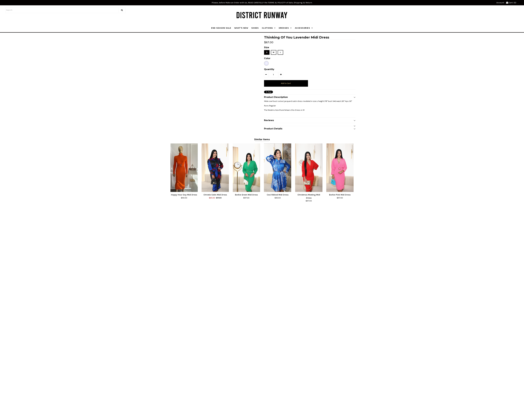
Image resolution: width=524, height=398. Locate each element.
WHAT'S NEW (241, 28)
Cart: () (512, 2)
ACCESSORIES (302, 28)
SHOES (255, 28)
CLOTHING (267, 28)
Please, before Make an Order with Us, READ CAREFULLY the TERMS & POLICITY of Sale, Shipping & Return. (262, 2)
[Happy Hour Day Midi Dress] (184, 167)
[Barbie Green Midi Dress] (246, 167)
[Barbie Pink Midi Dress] (340, 167)
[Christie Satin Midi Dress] (215, 167)
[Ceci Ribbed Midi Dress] (277, 167)
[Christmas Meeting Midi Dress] (308, 167)
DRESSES (284, 28)
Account (500, 2)
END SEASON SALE (221, 28)
